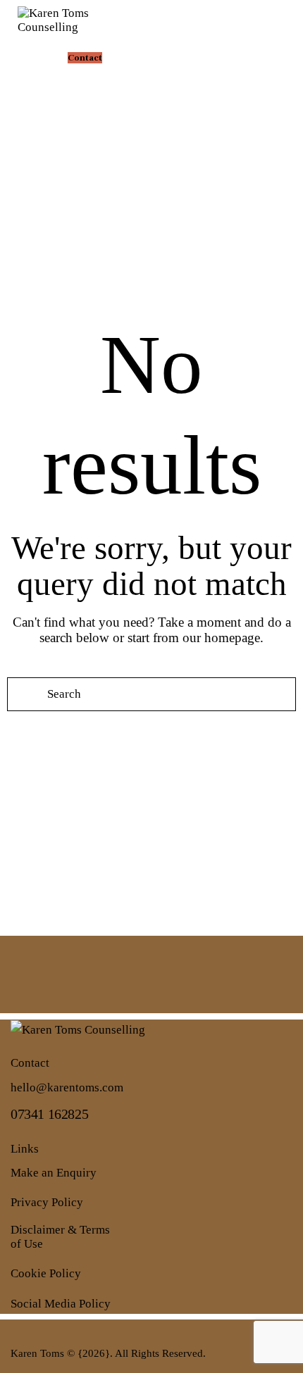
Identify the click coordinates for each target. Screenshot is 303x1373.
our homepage (221, 637)
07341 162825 (49, 1114)
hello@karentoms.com (67, 1087)
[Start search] (24, 694)
